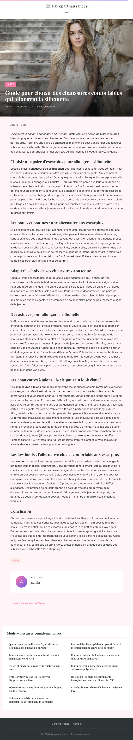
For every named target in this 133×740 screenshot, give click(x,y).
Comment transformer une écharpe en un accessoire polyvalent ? (94, 667)
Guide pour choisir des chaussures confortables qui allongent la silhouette (31, 700)
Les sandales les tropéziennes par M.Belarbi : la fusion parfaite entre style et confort (96, 646)
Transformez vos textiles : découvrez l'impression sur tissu (29, 678)
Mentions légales (60, 723)
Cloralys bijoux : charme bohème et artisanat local (96, 689)
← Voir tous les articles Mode (27, 603)
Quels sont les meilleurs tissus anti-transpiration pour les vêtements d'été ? (93, 678)
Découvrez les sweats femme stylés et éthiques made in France (35, 689)
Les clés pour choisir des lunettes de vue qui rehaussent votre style (34, 656)
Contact (77, 723)
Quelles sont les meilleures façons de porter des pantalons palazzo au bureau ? (34, 646)
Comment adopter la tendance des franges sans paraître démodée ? (95, 656)
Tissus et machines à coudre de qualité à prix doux (34, 667)
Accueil (14, 124)
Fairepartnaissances (66, 5)
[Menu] (66, 13)
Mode (10, 84)
